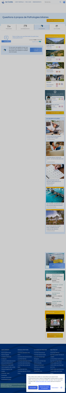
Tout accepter (33, 387)
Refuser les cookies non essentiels (44, 387)
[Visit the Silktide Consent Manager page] (61, 387)
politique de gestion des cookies (43, 381)
